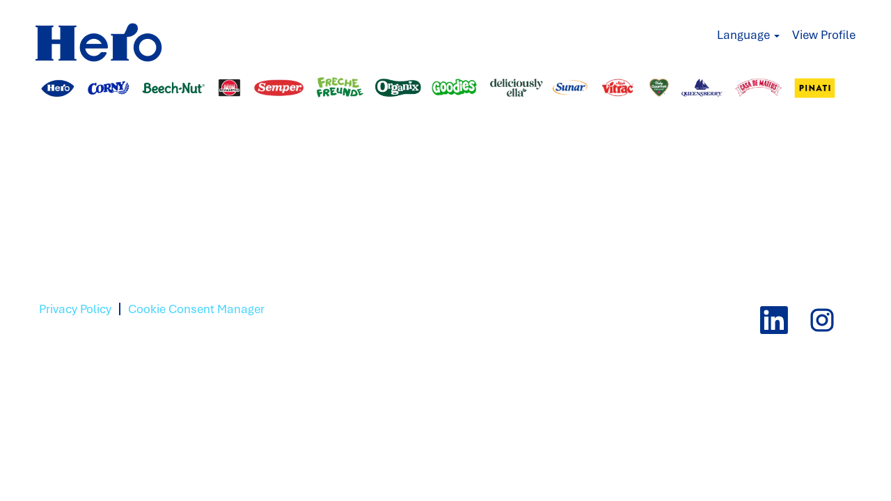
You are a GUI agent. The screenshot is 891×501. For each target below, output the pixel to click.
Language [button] (745, 34)
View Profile (823, 34)
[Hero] (118, 35)
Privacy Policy (75, 309)
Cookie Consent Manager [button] (196, 309)
